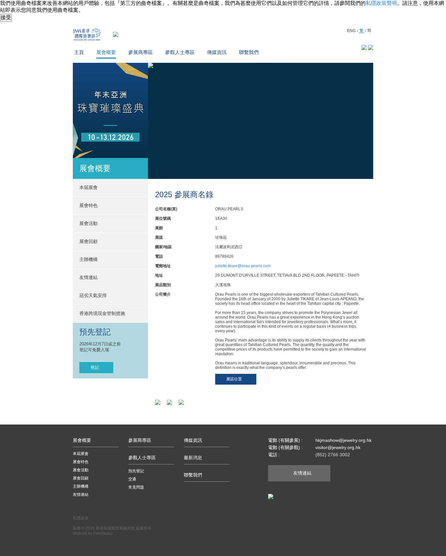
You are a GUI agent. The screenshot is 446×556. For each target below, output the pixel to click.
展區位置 (234, 379)
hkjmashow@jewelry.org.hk (343, 440)
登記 (94, 367)
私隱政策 (80, 518)
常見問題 (136, 487)
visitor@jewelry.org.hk (337, 447)
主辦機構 (88, 259)
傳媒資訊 (217, 52)
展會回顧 (88, 241)
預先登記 (136, 471)
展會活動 (80, 470)
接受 (6, 17)
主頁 (79, 52)
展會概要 (106, 52)
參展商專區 (140, 52)
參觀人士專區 (180, 52)
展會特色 (80, 462)
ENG (351, 30)
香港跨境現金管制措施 (102, 313)
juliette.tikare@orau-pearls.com (243, 266)
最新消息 (193, 457)
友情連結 (88, 277)
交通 (132, 479)
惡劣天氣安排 (93, 295)
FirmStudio (103, 533)
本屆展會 (80, 453)
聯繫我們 (249, 52)
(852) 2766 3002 (332, 454)
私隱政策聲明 (381, 3)
